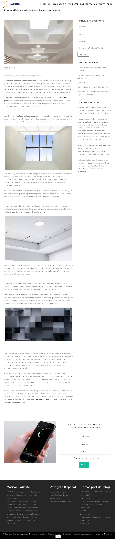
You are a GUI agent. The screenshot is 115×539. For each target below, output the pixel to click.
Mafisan (38, 76)
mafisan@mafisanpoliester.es (14, 402)
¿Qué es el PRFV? (83, 83)
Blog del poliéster (26, 76)
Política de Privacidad (97, 48)
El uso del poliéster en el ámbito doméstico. (93, 87)
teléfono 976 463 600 (43, 399)
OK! (58, 536)
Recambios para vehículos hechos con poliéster (95, 493)
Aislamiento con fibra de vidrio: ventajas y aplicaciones (94, 502)
